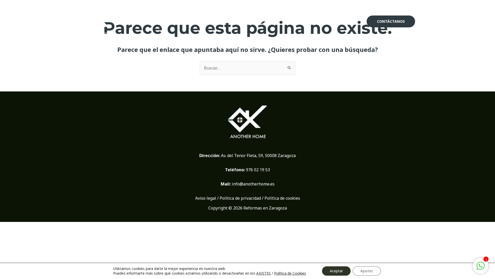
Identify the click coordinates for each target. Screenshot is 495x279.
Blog (352, 21)
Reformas (321, 21)
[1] (480, 268)
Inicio (295, 21)
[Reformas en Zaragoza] (98, 21)
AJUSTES (263, 273)
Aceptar (336, 270)
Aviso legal (205, 198)
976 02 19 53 (258, 170)
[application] (334, 21)
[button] (391, 21)
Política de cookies (282, 198)
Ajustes (366, 270)
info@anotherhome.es (253, 184)
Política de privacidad (240, 198)
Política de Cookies (290, 273)
